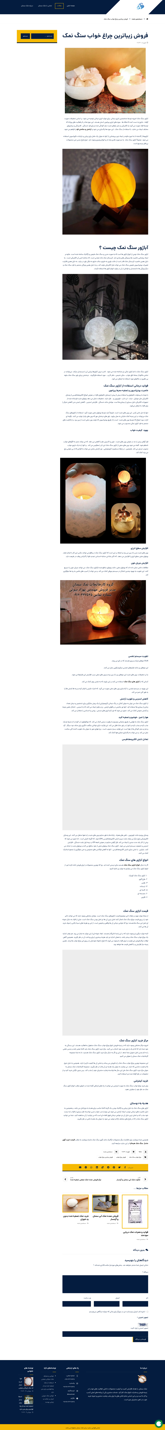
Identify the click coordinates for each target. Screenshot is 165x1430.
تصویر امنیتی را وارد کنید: (139, 1328)
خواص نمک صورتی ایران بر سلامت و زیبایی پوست (48, 1399)
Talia (140, 1152)
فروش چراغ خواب (121, 1157)
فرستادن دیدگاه (140, 1339)
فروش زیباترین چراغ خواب (105, 1157)
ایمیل (118, 1298)
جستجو (25, 36)
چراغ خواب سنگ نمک (135, 1157)
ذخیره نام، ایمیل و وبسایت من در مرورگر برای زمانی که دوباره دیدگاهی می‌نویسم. (117, 1311)
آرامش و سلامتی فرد (83, 129)
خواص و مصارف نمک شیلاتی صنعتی (47, 1378)
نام (147, 1298)
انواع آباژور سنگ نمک (132, 865)
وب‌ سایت (87, 1298)
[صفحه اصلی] (147, 19)
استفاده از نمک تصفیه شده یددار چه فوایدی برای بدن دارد (47, 1388)
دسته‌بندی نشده (107, 1152)
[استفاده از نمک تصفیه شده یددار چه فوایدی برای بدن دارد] (28, 1399)
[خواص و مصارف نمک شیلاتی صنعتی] (28, 1381)
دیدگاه (145, 1272)
